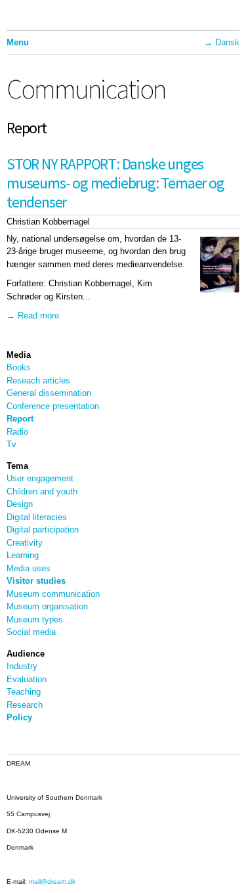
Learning (23, 555)
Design (20, 504)
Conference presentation (53, 406)
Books (19, 367)
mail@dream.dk (52, 881)
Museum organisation (47, 606)
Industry (22, 666)
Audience (26, 654)
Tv (11, 444)
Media (19, 355)
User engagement (40, 478)
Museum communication (53, 594)
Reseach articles (38, 380)
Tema (17, 466)
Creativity (25, 543)
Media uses (29, 568)
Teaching (24, 692)
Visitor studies (36, 581)
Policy (19, 717)
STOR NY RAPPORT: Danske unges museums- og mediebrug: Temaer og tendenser (115, 183)
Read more (38, 315)
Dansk (227, 42)
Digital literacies (37, 517)
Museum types (35, 619)
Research (25, 705)
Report (20, 419)
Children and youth (42, 491)
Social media (31, 632)
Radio (17, 432)
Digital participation (43, 529)
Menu (18, 42)
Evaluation (27, 679)
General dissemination (49, 393)
